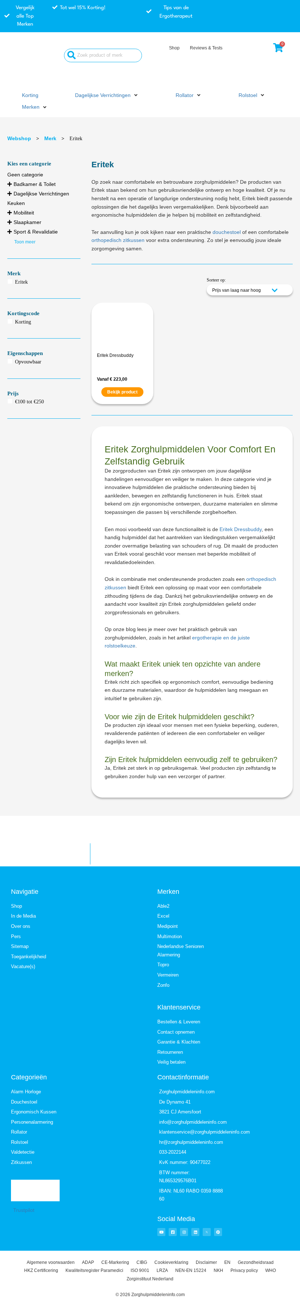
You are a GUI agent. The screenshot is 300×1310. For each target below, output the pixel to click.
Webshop (19, 138)
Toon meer (24, 242)
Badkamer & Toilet (35, 184)
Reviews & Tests (206, 48)
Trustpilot (23, 1210)
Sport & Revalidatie (36, 232)
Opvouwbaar (28, 362)
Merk (50, 138)
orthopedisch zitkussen (118, 240)
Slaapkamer (27, 222)
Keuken (16, 203)
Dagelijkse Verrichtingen (41, 194)
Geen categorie (25, 175)
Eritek (21, 282)
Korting (23, 322)
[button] (107, 96)
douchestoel (227, 232)
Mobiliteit (24, 213)
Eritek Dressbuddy (115, 355)
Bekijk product (122, 392)
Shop (174, 48)
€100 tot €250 (29, 401)
